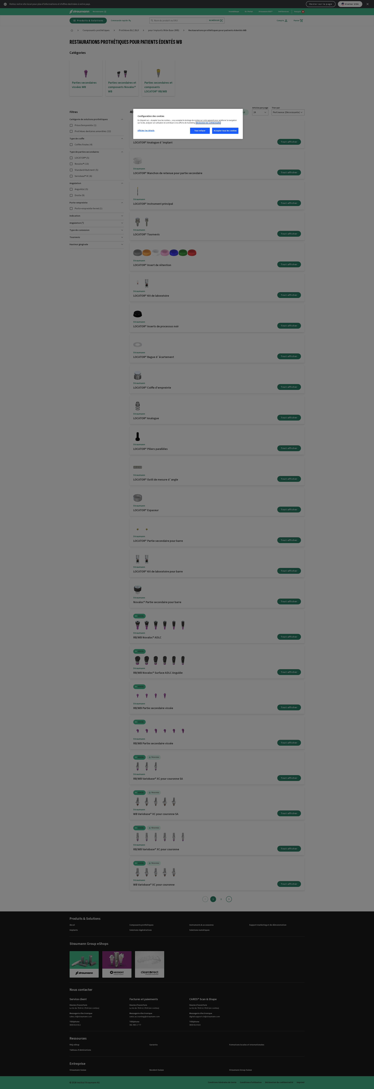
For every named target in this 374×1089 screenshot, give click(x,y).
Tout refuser (200, 131)
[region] (188, 124)
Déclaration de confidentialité (208, 123)
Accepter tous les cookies (225, 131)
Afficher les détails (146, 130)
